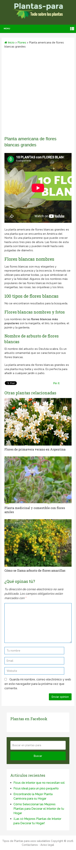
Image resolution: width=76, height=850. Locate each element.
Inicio (11, 42)
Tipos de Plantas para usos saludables (26, 841)
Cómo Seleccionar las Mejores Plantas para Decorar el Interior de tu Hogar (38, 809)
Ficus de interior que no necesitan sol (39, 782)
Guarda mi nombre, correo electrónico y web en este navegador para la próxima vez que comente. (37, 684)
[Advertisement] (38, 93)
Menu (7, 28)
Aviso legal (47, 844)
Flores (22, 42)
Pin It (56, 383)
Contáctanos (30, 844)
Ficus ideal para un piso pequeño (36, 788)
